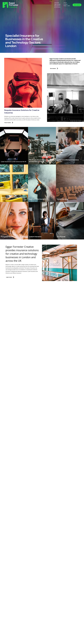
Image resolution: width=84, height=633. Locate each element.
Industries (56, 2)
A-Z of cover (57, 7)
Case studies (57, 4)
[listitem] (14, 145)
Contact (66, 4)
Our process (57, 5)
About (65, 2)
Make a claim (67, 5)
